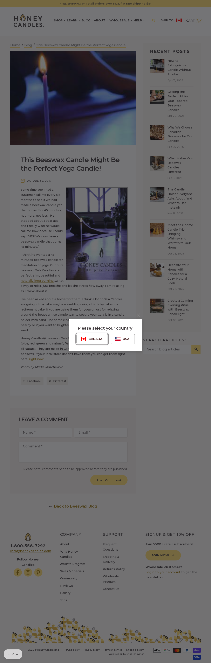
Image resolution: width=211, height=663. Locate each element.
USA (126, 339)
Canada (95, 339)
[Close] (138, 315)
